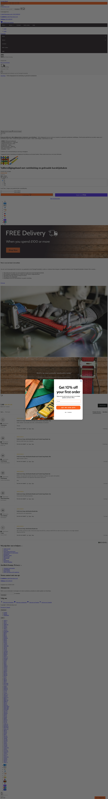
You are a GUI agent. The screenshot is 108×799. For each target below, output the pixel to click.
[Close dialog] (81, 381)
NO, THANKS (68, 412)
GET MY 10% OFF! (68, 407)
